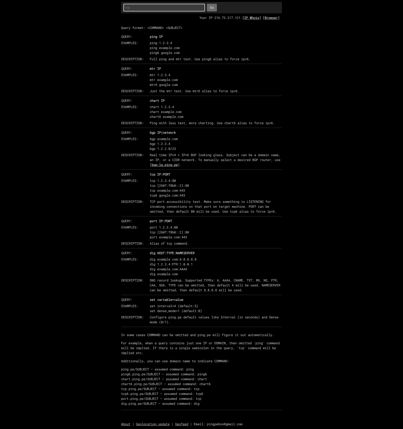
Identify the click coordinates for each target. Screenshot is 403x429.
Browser (271, 17)
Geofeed (181, 424)
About (125, 424)
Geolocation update (153, 424)
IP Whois (251, 17)
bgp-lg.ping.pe (165, 164)
